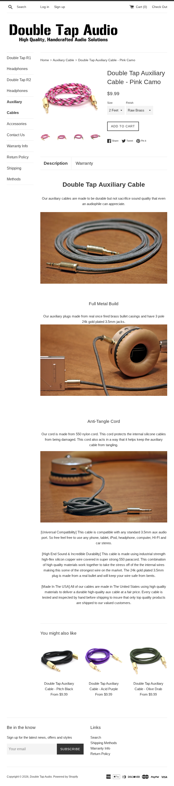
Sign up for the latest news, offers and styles (39, 737)
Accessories (17, 124)
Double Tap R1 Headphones (19, 63)
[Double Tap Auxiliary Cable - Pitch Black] (59, 660)
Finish (129, 102)
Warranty (84, 163)
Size (110, 102)
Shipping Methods (14, 173)
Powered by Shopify (65, 776)
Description (56, 163)
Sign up (59, 7)
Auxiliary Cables (14, 107)
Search (95, 737)
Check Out (159, 7)
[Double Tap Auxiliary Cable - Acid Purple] (104, 660)
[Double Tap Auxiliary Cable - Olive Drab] (148, 660)
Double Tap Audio (41, 776)
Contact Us (16, 135)
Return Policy (18, 157)
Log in (44, 7)
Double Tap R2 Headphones (19, 85)
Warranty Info (17, 146)
